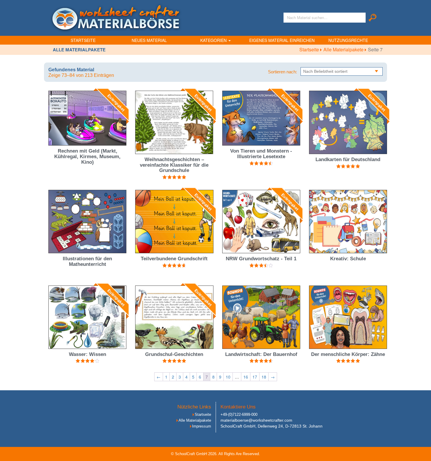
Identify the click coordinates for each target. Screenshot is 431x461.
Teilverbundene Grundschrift (174, 258)
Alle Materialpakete (344, 49)
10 (228, 377)
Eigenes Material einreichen (282, 40)
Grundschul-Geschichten (174, 354)
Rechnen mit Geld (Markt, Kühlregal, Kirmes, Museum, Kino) (87, 156)
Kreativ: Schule (348, 258)
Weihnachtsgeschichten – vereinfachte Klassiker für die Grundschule (174, 165)
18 (264, 377)
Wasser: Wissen (87, 354)
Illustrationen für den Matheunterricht (87, 261)
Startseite (83, 40)
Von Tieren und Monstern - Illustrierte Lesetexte (261, 153)
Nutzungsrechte (348, 40)
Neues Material (149, 40)
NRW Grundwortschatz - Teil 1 (261, 258)
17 (254, 377)
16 (245, 377)
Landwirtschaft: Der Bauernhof (261, 354)
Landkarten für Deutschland (347, 159)
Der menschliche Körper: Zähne (348, 354)
